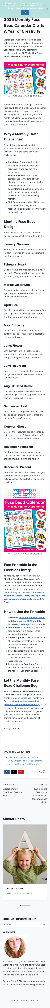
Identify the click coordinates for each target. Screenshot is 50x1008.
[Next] (43, 864)
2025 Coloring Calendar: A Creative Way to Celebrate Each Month (39, 793)
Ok (25, 12)
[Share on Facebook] (7, 772)
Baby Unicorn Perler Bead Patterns (25, 761)
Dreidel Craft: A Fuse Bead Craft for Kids (12, 790)
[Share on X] (14, 772)
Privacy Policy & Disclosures (16, 981)
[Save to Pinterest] (21, 772)
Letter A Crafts (15, 888)
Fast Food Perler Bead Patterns (23, 764)
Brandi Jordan (13, 893)
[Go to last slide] (7, 864)
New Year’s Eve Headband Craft (23, 757)
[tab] (20, 905)
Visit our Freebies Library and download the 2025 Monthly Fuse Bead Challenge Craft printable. (27, 620)
